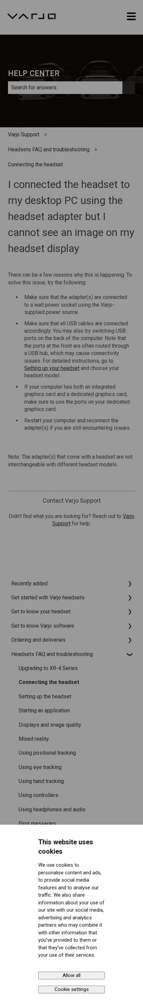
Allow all (71, 975)
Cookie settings (72, 989)
